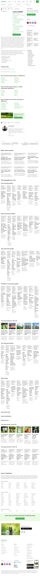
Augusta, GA (2, 90)
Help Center (3, 553)
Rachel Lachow (3, 82)
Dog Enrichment (27, 4)
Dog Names (30, 64)
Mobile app (15, 555)
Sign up (37, 1)
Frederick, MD (3, 91)
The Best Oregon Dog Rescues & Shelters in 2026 (11, 457)
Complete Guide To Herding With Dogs (31, 224)
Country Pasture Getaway (19, 303)
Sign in (34, 1)
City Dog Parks (30, 57)
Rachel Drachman (16, 81)
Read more (9, 133)
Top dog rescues (19, 1)
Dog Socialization (30, 60)
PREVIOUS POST (3, 141)
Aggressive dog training (18, 18)
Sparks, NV (16, 95)
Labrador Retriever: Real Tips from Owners (13, 389)
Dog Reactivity (19, 4)
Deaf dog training (16, 104)
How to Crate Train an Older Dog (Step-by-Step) (6, 171)
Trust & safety (3, 547)
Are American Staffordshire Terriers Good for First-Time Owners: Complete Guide (25, 392)
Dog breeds (27, 1)
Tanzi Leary (16, 82)
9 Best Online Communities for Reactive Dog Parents (32, 259)
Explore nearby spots (31, 14)
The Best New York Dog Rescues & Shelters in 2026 (35, 457)
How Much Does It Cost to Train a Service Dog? (19, 195)
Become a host (31, 1)
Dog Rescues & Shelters (31, 65)
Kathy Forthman (16, 78)
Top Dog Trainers (30, 56)
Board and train (17, 20)
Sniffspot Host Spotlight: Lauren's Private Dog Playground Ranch (36, 39)
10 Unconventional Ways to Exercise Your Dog (15, 143)
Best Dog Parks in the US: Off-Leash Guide (24, 356)
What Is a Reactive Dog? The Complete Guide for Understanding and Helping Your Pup (25, 261)
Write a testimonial (17, 34)
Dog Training (10, 4)
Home (15, 545)
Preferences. (17, 573)
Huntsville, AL (16, 91)
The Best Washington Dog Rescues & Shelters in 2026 (4, 457)
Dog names (15, 1)
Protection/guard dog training (18, 106)
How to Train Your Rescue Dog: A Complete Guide (37, 196)
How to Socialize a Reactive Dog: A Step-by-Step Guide (33, 171)
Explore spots (16, 547)
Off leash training (17, 28)
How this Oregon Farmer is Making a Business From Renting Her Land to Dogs (25, 299)
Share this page (31, 25)
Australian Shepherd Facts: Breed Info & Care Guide (31, 391)
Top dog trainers (23, 1)
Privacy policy (3, 550)
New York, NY (16, 92)
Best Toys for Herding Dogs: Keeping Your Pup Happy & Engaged (14, 229)
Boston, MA (16, 90)
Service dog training (4, 109)
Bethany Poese (16, 77)
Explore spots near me (18, 117)
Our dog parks (9, 1)
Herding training (3, 105)
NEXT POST (37, 141)
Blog (12, 1)
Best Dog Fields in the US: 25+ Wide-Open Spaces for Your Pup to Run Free (9, 232)
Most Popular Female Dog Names (20, 435)
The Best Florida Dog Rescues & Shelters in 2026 (27, 457)
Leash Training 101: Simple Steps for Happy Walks (36, 44)
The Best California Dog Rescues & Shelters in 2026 (20, 457)
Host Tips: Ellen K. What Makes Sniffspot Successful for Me (20, 296)
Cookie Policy (34, 572)
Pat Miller (2, 81)
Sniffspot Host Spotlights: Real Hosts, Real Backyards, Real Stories (36, 33)
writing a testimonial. (13, 71)
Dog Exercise (30, 61)
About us (2, 545)
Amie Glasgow (3, 77)
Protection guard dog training (19, 19)
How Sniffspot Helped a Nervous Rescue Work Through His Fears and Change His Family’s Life (36, 304)
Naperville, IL (3, 92)
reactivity (35, 174)
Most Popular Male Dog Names (12, 435)
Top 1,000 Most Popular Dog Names (4, 435)
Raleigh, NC (2, 95)
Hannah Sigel (3, 78)
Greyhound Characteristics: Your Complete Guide (24, 143)
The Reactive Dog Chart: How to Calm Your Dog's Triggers (14, 264)
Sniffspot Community (31, 55)
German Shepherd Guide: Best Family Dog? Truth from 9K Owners (3, 393)
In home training (16, 105)
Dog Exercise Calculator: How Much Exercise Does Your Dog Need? (25, 226)
